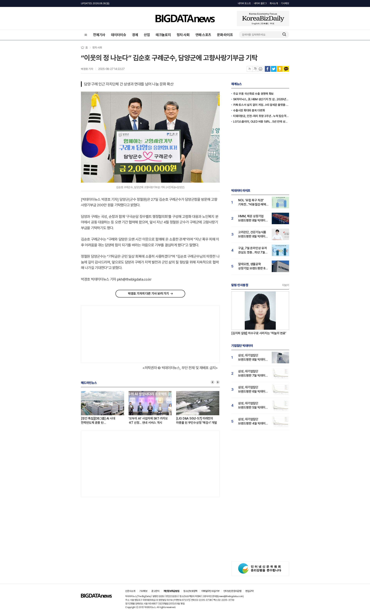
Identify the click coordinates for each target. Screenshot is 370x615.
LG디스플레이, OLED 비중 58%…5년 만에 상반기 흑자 (261, 121)
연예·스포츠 (203, 35)
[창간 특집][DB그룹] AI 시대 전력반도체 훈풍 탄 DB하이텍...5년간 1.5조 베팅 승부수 (98, 421)
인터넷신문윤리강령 (232, 591)
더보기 (285, 285)
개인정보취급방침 (171, 591)
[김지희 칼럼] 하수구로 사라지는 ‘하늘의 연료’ (258, 333)
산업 (147, 35)
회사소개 (274, 3)
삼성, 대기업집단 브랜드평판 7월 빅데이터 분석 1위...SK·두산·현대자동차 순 (253, 373)
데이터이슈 (118, 35)
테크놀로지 (163, 35)
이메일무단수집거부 (210, 591)
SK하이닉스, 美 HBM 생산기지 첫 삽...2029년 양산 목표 (261, 99)
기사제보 (285, 3)
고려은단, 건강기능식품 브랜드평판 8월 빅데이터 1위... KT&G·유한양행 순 (253, 234)
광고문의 (155, 591)
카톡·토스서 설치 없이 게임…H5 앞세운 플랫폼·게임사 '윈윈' (261, 105)
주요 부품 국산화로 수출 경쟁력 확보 (253, 93)
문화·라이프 (225, 35)
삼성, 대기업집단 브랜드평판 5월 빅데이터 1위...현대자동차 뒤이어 (253, 405)
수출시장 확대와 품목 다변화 (249, 110)
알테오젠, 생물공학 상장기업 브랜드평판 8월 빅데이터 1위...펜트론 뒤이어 (253, 266)
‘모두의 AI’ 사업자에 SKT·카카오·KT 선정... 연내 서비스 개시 (148, 420)
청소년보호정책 (190, 591)
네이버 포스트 (244, 3)
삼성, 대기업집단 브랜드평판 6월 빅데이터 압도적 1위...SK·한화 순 (253, 389)
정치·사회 (183, 35)
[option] (105, 408)
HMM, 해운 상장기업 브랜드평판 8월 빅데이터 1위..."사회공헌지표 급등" (253, 218)
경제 (135, 35)
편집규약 (249, 591)
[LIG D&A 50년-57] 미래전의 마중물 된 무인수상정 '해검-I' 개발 (196, 420)
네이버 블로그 (260, 3)
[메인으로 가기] (96, 596)
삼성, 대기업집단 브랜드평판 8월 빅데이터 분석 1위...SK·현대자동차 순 (253, 357)
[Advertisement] (115, 333)
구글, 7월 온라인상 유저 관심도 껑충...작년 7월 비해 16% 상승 (252, 250)
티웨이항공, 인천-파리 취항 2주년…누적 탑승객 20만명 (261, 116)
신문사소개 (130, 591)
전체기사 (99, 35)
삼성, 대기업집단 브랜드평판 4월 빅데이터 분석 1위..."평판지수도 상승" (253, 421)
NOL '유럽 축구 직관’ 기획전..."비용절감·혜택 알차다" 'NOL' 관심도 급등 (252, 202)
